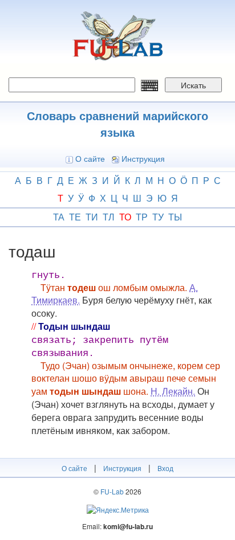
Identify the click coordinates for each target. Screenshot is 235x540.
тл (109, 216)
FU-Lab (112, 491)
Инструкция (143, 158)
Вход (165, 468)
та (58, 216)
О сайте (90, 158)
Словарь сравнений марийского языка (117, 123)
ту (158, 216)
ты (175, 216)
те (75, 216)
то (125, 216)
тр (142, 216)
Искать (193, 85)
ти (92, 216)
